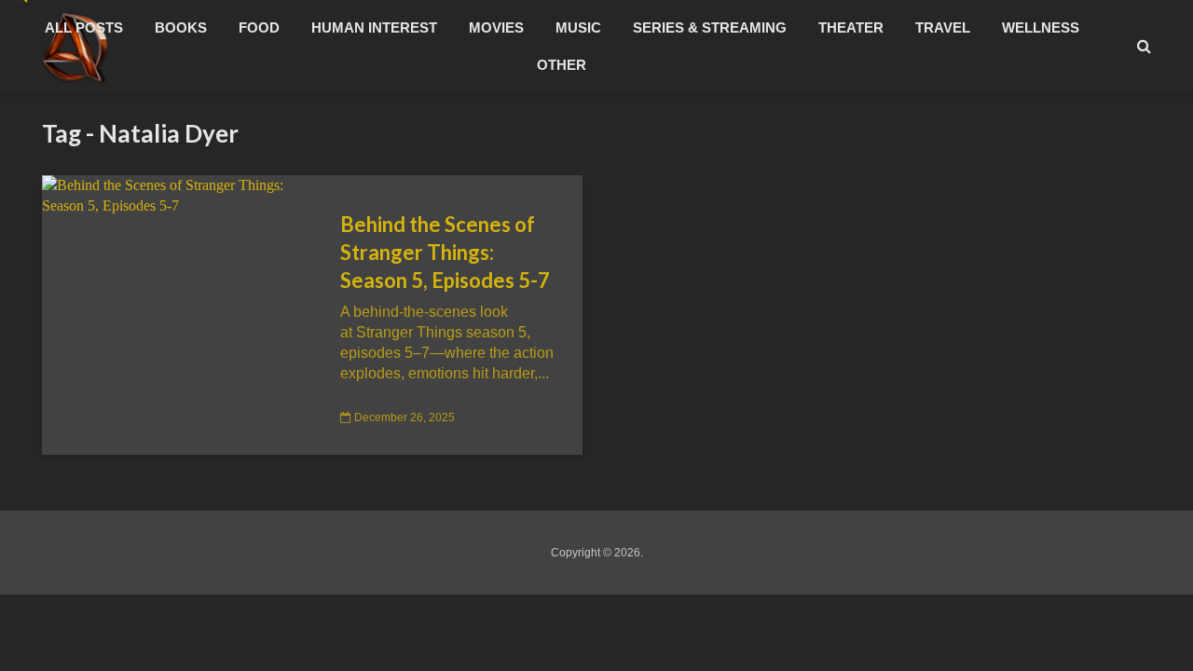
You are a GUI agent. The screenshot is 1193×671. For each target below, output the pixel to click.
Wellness (1040, 27)
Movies (496, 27)
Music (578, 27)
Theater (851, 27)
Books (181, 27)
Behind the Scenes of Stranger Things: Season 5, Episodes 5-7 (445, 252)
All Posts (84, 27)
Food (259, 27)
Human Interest (374, 27)
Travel (942, 27)
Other (561, 65)
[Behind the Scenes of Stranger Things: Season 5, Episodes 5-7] (177, 194)
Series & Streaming (710, 27)
